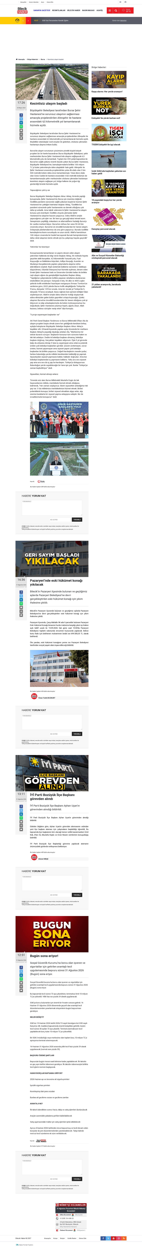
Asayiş (99, 10)
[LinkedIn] (21, 122)
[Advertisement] (71, 39)
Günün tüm (119, 21)
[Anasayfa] (16, 2)
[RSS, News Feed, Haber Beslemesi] (124, 1238)
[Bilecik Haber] (22, 10)
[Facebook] (21, 115)
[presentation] (23, 20)
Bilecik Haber (73, 10)
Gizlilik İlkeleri (71, 1238)
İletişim (62, 1238)
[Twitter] (21, 119)
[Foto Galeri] (125, 2)
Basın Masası (88, 10)
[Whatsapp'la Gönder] (21, 126)
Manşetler (23, 2)
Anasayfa (21, 59)
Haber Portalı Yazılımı (26, 1245)
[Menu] (110, 11)
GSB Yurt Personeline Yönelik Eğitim (55, 21)
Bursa (43, 59)
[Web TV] (120, 2)
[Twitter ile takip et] (108, 1238)
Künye (55, 1238)
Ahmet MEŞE (43, 859)
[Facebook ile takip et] (103, 1238)
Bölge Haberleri (32, 59)
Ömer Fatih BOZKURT (46, 698)
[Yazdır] (21, 134)
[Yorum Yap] (21, 138)
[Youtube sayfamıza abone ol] (113, 1238)
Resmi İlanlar (58, 10)
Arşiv (42, 2)
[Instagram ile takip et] (118, 1238)
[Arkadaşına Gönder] (21, 130)
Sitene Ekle (50, 2)
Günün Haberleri (33, 2)
